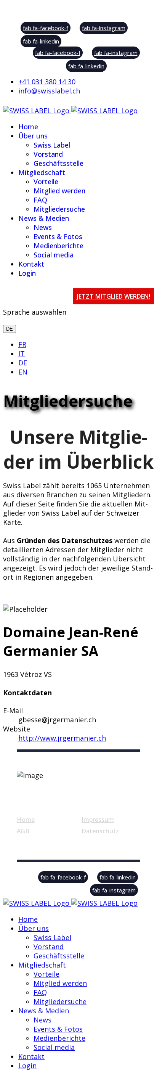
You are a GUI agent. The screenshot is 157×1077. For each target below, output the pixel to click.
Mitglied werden (59, 190)
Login (27, 273)
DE (9, 329)
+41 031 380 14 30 (46, 81)
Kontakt (31, 263)
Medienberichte (58, 245)
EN (22, 371)
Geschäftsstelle (58, 163)
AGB (23, 831)
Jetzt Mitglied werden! (113, 296)
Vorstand (48, 154)
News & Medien (43, 218)
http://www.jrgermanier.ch (62, 738)
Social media (54, 254)
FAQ (40, 199)
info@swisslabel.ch (49, 90)
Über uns (33, 135)
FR (22, 344)
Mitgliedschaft (41, 172)
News (43, 227)
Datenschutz (100, 831)
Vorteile (46, 181)
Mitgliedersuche (59, 209)
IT (21, 353)
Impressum (98, 819)
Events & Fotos (58, 236)
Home (28, 126)
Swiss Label (52, 144)
